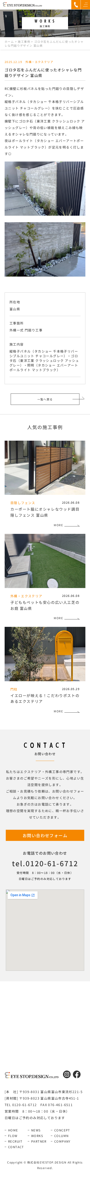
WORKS (37, 1136)
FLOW (13, 1136)
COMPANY (62, 1141)
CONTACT (16, 1147)
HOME (13, 1130)
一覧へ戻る (45, 399)
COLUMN (61, 1136)
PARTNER (39, 1141)
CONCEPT (62, 1130)
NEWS (36, 1130)
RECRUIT (15, 1141)
